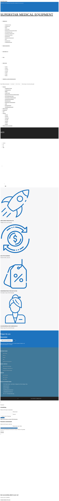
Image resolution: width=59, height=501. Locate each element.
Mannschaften (5, 108)
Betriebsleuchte (8, 100)
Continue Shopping (3, 499)
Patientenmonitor (8, 105)
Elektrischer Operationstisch (10, 102)
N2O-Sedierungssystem (9, 96)
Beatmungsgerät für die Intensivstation (12, 94)
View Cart (8, 499)
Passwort (14, 414)
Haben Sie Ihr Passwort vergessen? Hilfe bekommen (9, 419)
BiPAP (6, 91)
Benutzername (15, 411)
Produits (4, 86)
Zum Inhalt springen (3, 1)
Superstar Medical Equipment (26, 14)
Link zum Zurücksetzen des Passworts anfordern (9, 428)
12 (3, 144)
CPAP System (7, 93)
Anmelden (2, 417)
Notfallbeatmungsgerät (9, 107)
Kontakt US (5, 110)
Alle (3, 147)
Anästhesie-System (8, 88)
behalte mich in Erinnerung (6, 416)
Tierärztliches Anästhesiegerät (10, 97)
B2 (5, 186)
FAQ (3, 111)
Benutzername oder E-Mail (17, 426)
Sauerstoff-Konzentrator (9, 99)
